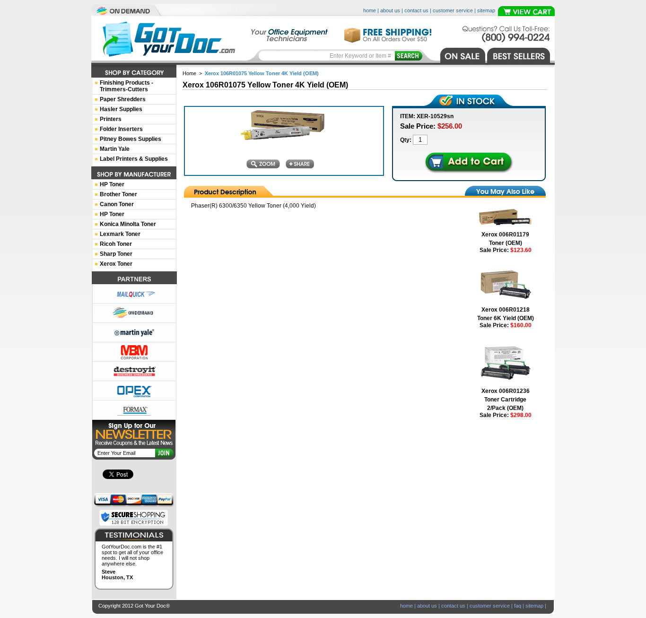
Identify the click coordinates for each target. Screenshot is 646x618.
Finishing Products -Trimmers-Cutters (126, 86)
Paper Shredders (123, 99)
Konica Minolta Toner (128, 224)
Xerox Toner (116, 264)
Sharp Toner (116, 254)
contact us (416, 10)
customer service (453, 10)
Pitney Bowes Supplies (130, 139)
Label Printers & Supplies (134, 159)
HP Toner (112, 184)
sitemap (486, 10)
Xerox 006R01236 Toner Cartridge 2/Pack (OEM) (505, 399)
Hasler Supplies (121, 109)
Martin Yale (115, 149)
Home (189, 73)
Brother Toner (118, 194)
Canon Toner (117, 204)
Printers (111, 119)
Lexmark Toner (120, 234)
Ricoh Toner (116, 244)
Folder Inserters (121, 129)
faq (517, 606)
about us (390, 10)
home (369, 10)
